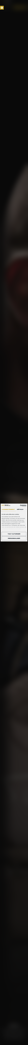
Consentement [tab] (8, 509)
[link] (2, 8)
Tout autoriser (14, 534)
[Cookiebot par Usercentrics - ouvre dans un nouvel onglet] (20, 505)
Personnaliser (14, 538)
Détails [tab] (20, 509)
